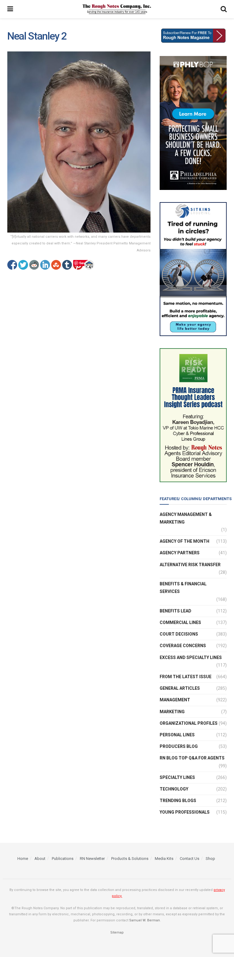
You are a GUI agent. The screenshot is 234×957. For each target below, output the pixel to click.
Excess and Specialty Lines (191, 657)
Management (175, 699)
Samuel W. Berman (144, 920)
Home (22, 858)
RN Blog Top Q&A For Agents (192, 757)
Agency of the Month (184, 541)
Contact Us (189, 858)
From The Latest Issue (185, 676)
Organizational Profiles (189, 723)
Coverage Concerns (183, 645)
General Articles (180, 688)
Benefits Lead (175, 610)
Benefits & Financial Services (183, 587)
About (39, 858)
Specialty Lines (177, 777)
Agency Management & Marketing (186, 518)
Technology (174, 789)
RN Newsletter (92, 858)
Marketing (172, 711)
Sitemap (117, 932)
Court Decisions (179, 634)
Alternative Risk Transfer (190, 564)
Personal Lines (177, 734)
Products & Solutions (129, 858)
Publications (62, 858)
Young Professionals (185, 812)
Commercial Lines (180, 622)
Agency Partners (180, 552)
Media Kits (164, 858)
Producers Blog (179, 746)
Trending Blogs (178, 800)
